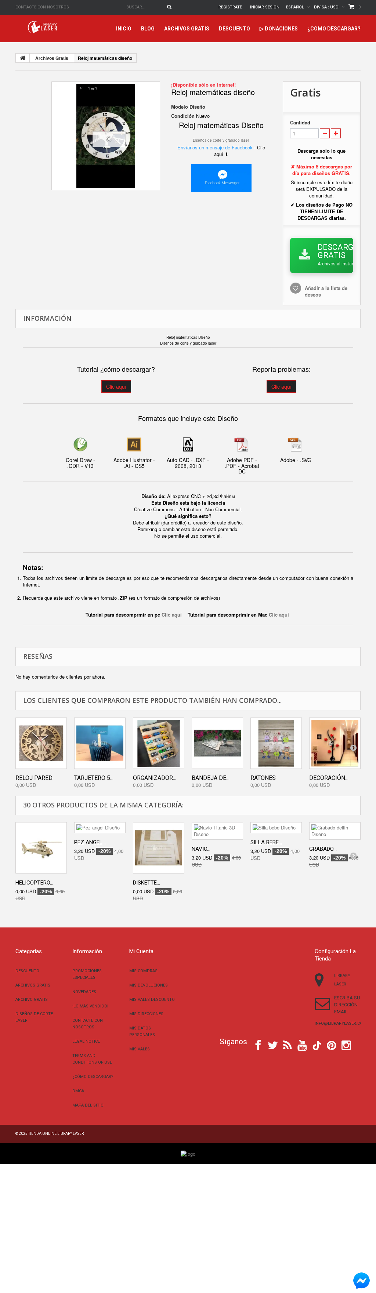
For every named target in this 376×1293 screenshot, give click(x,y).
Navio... (201, 849)
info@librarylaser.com (340, 1023)
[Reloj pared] (41, 743)
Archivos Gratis (186, 29)
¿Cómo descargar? (334, 29)
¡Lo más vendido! (90, 1006)
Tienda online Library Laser (56, 1134)
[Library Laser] (42, 27)
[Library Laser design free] (188, 1152)
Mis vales (139, 1049)
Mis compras (143, 971)
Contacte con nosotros (42, 7)
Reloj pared (34, 777)
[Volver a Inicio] (23, 58)
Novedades (84, 991)
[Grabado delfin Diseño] (335, 831)
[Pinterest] (331, 1044)
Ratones (263, 777)
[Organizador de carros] (158, 743)
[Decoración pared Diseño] (335, 743)
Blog (148, 29)
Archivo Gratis (31, 999)
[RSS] (287, 1044)
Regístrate (230, 7)
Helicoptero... (34, 882)
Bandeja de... (210, 777)
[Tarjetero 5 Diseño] (100, 743)
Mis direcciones (146, 1013)
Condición (183, 116)
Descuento (234, 29)
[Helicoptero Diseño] (41, 847)
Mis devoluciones (148, 985)
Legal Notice (86, 1041)
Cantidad (300, 122)
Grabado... (323, 849)
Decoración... (328, 777)
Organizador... (154, 777)
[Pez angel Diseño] (100, 827)
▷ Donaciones (279, 29)
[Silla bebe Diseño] (276, 827)
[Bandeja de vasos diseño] (217, 743)
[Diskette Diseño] (158, 847)
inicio (123, 29)
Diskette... (146, 882)
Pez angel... (90, 842)
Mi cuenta (141, 951)
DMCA (78, 1091)
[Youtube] (302, 1044)
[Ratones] (276, 743)
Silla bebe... (266, 842)
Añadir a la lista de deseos (326, 291)
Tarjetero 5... (93, 777)
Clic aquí (116, 386)
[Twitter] (273, 1044)
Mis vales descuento (152, 999)
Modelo (179, 106)
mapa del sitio (88, 1105)
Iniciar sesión (264, 7)
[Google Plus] (316, 1045)
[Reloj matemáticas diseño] (106, 136)
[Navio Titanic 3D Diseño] (217, 831)
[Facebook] (258, 1044)
